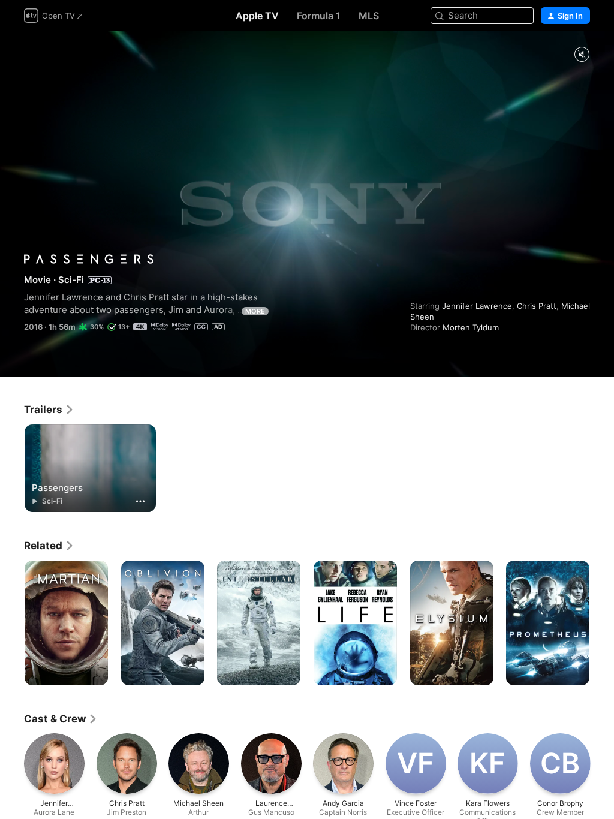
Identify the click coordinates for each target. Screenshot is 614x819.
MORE (255, 311)
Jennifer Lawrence (477, 306)
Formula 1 (319, 16)
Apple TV (257, 16)
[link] (49, 409)
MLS (369, 16)
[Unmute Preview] (581, 55)
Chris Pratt (536, 306)
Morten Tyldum (471, 327)
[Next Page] (602, 623)
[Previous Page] (12, 623)
